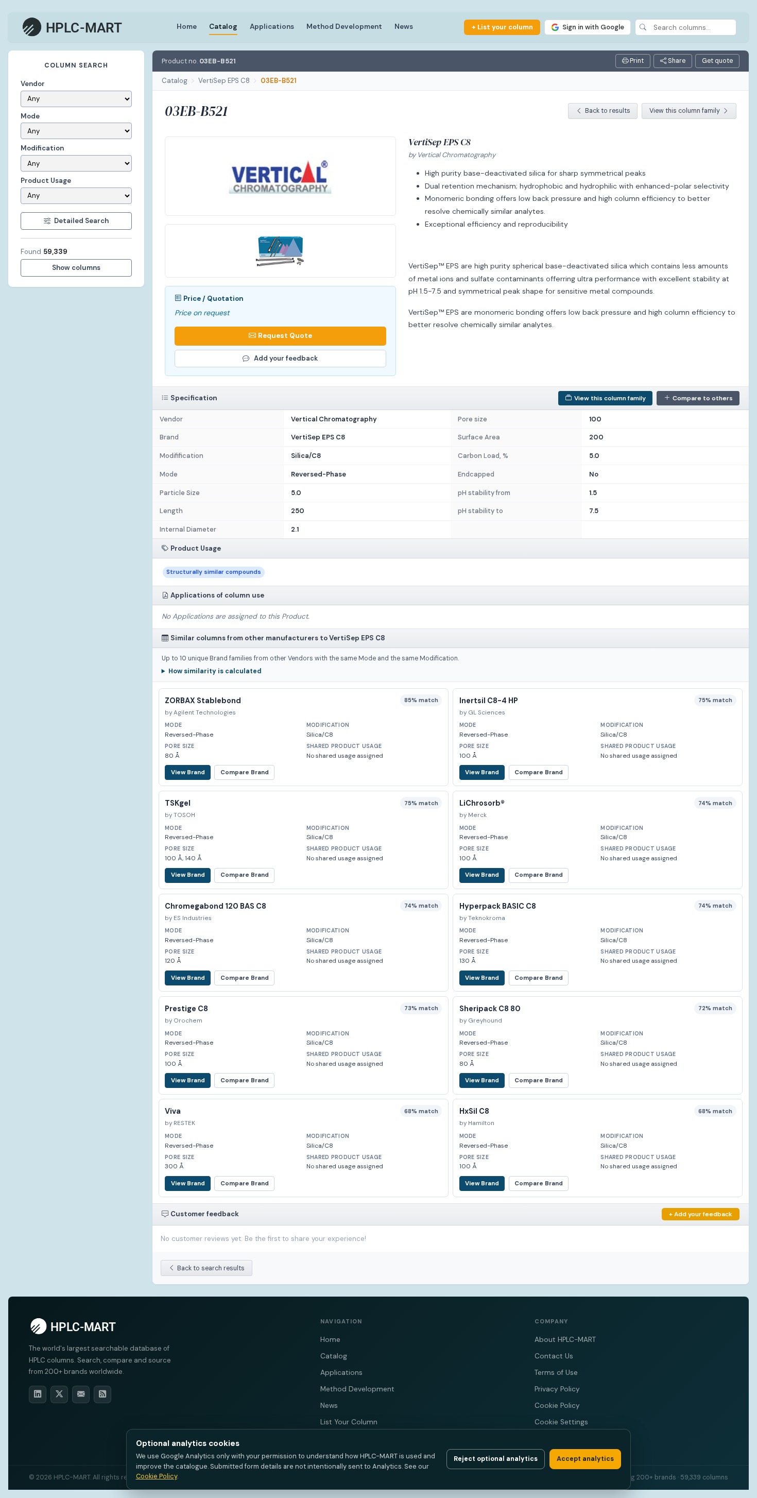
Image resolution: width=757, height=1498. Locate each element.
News (403, 26)
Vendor (33, 83)
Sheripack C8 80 (490, 1008)
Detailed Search (81, 220)
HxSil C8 (474, 1111)
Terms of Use (556, 1372)
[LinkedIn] (37, 1394)
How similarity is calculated (215, 671)
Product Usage (46, 180)
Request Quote (285, 335)
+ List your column (502, 27)
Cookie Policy (557, 1405)
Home (187, 26)
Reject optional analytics (496, 1459)
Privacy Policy (557, 1389)
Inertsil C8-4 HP (488, 700)
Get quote (717, 61)
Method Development (344, 26)
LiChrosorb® (482, 803)
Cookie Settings (561, 1422)
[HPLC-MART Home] (73, 27)
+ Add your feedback (700, 1214)
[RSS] (102, 1394)
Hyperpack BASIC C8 (497, 906)
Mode (30, 116)
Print (636, 61)
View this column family (684, 111)
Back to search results (211, 1268)
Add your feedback (286, 358)
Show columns (76, 267)
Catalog (223, 26)
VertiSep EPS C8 (224, 80)
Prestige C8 (186, 1008)
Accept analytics (585, 1459)
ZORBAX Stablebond (203, 700)
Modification (42, 148)
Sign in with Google (593, 27)
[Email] (81, 1394)
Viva (173, 1111)
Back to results (607, 111)
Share (675, 61)
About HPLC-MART (565, 1339)
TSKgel (178, 803)
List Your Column (348, 1422)
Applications (272, 26)
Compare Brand (244, 772)
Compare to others (703, 398)
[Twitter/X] (59, 1394)
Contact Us (554, 1356)
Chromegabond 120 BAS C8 (215, 906)
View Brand (188, 772)
